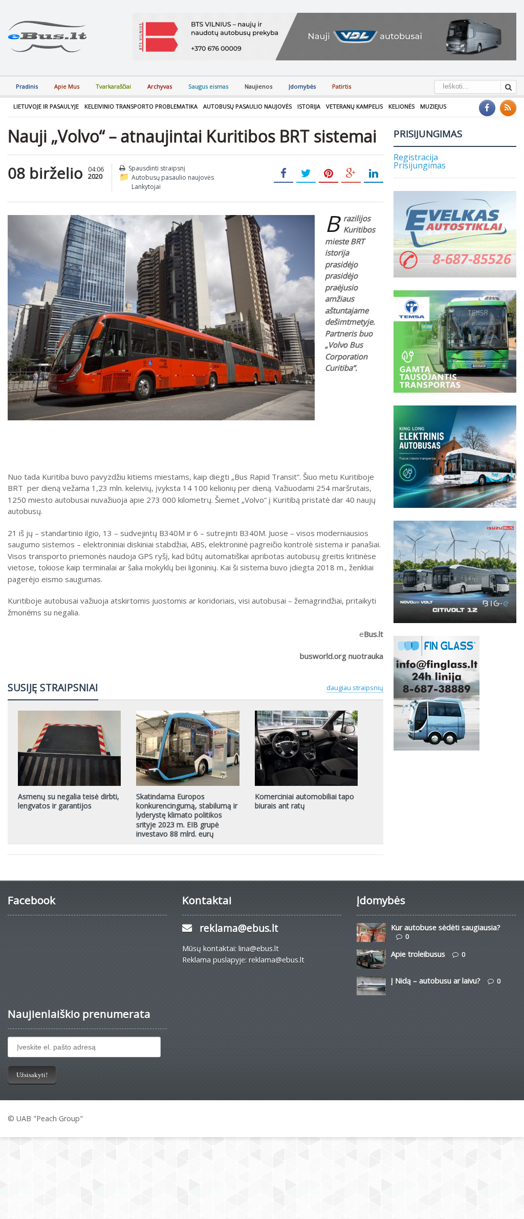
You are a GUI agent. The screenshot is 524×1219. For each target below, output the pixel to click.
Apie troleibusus (418, 954)
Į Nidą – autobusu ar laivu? (436, 981)
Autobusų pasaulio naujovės (247, 106)
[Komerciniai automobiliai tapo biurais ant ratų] (306, 714)
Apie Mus (66, 86)
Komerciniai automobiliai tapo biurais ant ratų (304, 801)
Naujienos (258, 86)
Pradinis (27, 86)
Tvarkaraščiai (113, 86)
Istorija (308, 106)
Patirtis (341, 86)
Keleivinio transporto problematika (141, 106)
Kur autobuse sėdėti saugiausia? (445, 927)
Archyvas (159, 86)
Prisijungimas (420, 165)
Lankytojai (146, 186)
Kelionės (401, 106)
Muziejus (433, 106)
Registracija (416, 157)
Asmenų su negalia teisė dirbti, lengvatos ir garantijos (68, 801)
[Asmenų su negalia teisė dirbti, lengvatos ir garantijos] (69, 714)
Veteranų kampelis (354, 106)
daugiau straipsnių (354, 687)
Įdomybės (302, 86)
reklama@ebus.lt (239, 928)
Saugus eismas (208, 86)
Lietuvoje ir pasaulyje (46, 106)
